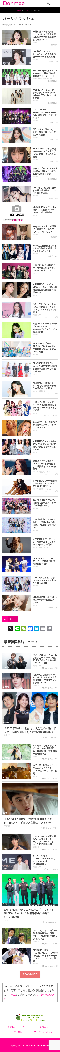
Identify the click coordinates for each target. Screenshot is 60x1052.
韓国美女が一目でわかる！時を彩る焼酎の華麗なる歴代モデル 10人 (44, 385)
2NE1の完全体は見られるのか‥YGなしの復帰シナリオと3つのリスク (45, 248)
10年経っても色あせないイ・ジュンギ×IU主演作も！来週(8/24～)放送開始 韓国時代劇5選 (45, 749)
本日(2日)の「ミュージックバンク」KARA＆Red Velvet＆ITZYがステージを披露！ (44, 94)
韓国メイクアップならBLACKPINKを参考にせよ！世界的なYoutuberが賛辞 (44, 465)
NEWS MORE (30, 974)
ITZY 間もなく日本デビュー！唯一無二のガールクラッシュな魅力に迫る (45, 268)
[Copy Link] (49, 629)
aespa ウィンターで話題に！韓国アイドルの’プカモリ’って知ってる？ (44, 229)
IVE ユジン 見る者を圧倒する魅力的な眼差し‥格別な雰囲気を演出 (44, 190)
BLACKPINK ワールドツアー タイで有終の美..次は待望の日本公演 (45, 561)
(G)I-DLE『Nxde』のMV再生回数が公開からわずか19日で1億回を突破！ (45, 171)
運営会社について (16, 1027)
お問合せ (44, 1027)
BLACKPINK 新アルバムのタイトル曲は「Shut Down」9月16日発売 (44, 210)
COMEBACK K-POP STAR (42, 79)
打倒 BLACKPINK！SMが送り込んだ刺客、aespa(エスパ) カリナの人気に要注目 (45, 327)
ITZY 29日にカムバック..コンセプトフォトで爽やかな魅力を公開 (44, 580)
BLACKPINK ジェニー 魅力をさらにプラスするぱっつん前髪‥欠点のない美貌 (44, 152)
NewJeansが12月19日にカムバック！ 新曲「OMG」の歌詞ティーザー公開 (45, 73)
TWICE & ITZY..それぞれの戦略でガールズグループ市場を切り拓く (44, 503)
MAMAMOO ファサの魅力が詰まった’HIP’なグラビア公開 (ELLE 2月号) (45, 483)
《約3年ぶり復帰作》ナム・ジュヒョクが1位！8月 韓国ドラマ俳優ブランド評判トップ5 (44, 679)
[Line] (17, 629)
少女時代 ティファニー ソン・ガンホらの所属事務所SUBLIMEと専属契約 (45, 54)
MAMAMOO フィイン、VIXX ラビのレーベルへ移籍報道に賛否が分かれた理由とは (45, 288)
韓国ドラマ (37, 42)
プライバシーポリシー (44, 1032)
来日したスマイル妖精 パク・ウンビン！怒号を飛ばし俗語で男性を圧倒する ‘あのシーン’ (44, 35)
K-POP (35, 59)
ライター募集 (16, 1032)
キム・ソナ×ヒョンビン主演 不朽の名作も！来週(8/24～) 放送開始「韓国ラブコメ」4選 (45, 934)
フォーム (11, 994)
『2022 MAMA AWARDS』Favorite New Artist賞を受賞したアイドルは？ (45, 114)
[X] (11, 629)
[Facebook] (30, 629)
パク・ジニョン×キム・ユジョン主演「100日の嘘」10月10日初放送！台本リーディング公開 (45, 659)
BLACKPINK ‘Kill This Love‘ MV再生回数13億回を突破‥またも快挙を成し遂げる (45, 367)
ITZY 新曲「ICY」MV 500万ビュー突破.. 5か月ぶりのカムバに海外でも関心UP (45, 523)
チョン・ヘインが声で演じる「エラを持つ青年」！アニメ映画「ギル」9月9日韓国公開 (44, 840)
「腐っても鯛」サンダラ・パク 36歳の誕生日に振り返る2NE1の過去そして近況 (45, 406)
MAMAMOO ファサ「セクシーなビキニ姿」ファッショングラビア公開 (45, 542)
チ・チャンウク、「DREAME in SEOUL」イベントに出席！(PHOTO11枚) (44, 860)
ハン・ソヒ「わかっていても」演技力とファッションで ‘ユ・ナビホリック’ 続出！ (45, 308)
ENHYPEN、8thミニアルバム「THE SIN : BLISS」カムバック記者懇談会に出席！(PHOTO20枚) (28, 913)
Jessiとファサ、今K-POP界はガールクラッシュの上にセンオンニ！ (45, 425)
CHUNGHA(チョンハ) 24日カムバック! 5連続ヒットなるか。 (45, 600)
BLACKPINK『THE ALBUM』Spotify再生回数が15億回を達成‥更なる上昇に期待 (45, 347)
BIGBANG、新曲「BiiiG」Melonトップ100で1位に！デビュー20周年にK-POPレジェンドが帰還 (45, 955)
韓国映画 (7, 826)
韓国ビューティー (45, 472)
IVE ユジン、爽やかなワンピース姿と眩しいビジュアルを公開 (44, 132)
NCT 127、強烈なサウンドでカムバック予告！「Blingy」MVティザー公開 (45, 769)
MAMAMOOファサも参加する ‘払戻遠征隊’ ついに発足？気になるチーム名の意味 (45, 445)
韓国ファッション (45, 489)
